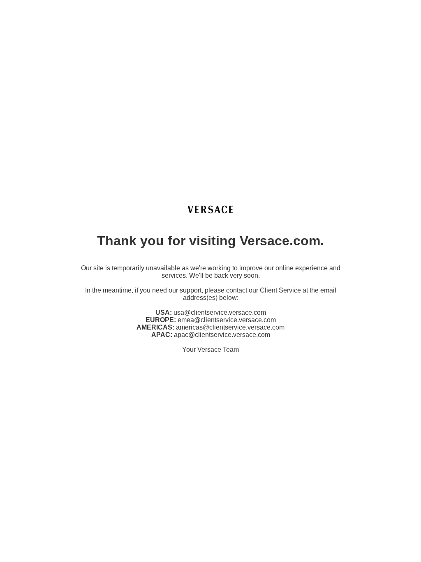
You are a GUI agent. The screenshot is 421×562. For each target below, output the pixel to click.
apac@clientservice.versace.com (222, 334)
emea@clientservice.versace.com (227, 319)
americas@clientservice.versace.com (230, 327)
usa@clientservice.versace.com (219, 312)
